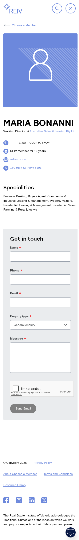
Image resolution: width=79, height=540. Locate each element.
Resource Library (14, 485)
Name (14, 247)
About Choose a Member (20, 473)
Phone (14, 270)
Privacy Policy (42, 462)
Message (16, 338)
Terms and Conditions (58, 473)
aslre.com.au (18, 159)
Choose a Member (24, 25)
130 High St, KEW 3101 (26, 167)
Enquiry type (19, 316)
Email (14, 293)
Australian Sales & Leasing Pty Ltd (52, 131)
